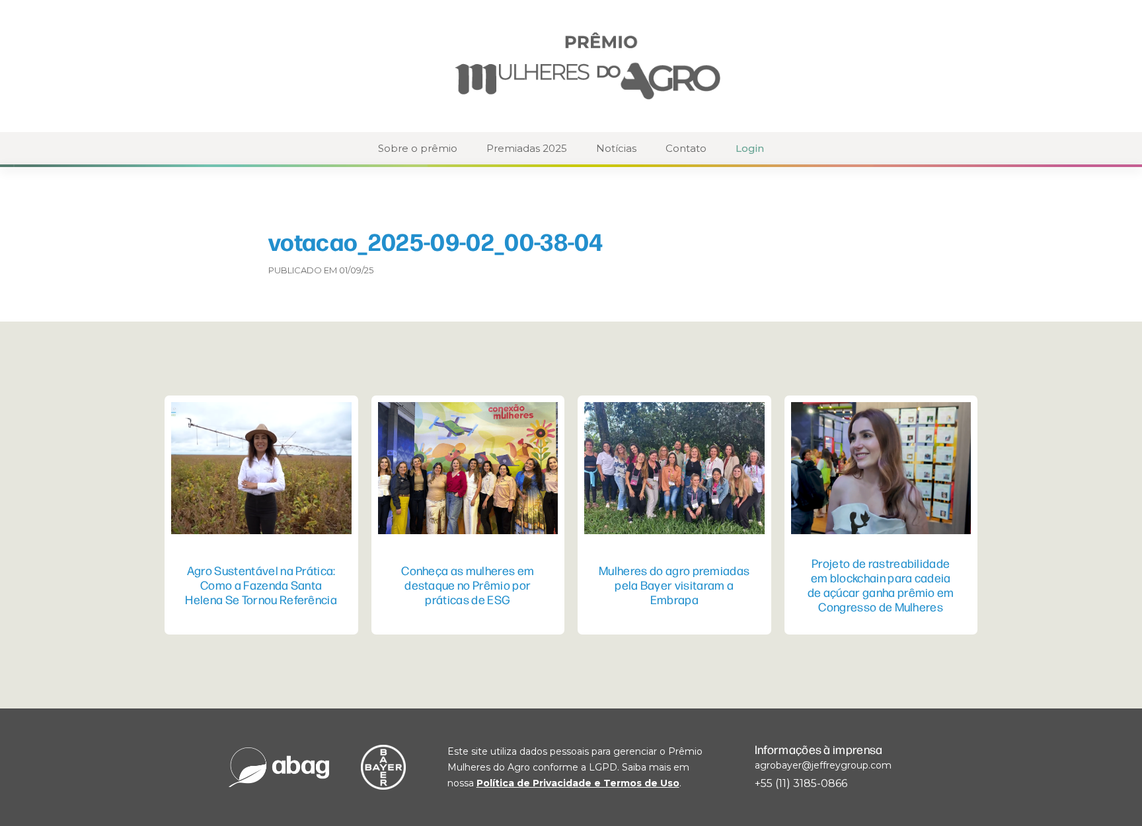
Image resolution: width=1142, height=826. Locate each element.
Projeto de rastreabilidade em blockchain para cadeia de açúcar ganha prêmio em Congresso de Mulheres (881, 584)
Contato (686, 148)
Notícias (616, 148)
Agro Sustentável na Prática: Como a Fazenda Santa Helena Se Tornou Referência (261, 584)
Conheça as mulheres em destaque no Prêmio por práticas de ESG (467, 584)
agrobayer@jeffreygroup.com (823, 765)
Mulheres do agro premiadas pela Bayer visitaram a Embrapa (674, 584)
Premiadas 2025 (526, 148)
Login (750, 148)
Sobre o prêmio (417, 148)
